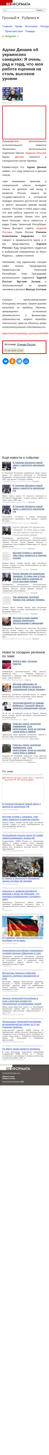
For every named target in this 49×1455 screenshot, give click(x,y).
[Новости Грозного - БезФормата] (15, 3)
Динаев (19, 156)
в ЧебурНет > (10, 36)
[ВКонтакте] (5, 361)
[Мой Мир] (26, 361)
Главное (7, 26)
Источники (31, 26)
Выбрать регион (8, 1078)
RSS (22, 1082)
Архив (18, 26)
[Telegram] (19, 361)
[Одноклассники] (12, 361)
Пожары (30, 31)
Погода (44, 26)
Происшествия (14, 31)
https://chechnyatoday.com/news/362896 (25, 333)
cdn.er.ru (10, 103)
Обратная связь (8, 1076)
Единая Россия (36, 153)
